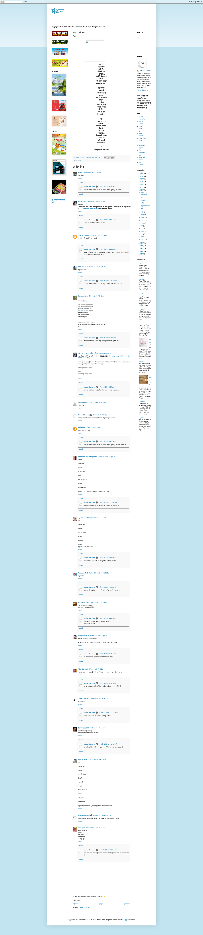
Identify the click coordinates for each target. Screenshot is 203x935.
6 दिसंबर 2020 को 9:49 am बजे (97, 518)
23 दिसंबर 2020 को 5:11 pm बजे (97, 759)
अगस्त (143, 220)
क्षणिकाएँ (141, 124)
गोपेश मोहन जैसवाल (83, 235)
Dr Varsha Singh (83, 636)
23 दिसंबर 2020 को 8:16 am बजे (108, 744)
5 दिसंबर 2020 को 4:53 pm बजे (107, 338)
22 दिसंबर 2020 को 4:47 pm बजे (95, 728)
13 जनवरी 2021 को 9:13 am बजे (108, 850)
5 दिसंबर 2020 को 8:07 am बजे (92, 172)
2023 (141, 182)
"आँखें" (142, 203)
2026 (141, 173)
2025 (141, 176)
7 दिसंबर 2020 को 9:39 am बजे (107, 618)
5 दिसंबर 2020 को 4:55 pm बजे (107, 387)
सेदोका (140, 160)
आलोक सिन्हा (81, 427)
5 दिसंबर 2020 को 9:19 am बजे (107, 220)
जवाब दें (80, 178)
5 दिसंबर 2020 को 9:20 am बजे (107, 186)
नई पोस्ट (75, 904)
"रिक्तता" (142, 293)
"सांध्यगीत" (143, 200)
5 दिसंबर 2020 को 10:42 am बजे (98, 266)
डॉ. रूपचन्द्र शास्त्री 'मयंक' (85, 353)
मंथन (58, 11)
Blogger (125, 920)
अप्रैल (143, 231)
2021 (141, 187)
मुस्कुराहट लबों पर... (146, 206)
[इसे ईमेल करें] (105, 158)
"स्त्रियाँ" (142, 309)
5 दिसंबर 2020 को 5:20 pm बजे (97, 402)
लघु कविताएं (142, 145)
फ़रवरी (143, 237)
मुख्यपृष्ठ (101, 904)
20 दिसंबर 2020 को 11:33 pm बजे (108, 712)
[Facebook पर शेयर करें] (112, 158)
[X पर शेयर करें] (109, 158)
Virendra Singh (83, 669)
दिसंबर (143, 192)
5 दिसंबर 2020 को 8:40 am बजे (98, 235)
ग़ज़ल (140, 126)
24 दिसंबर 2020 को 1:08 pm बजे (102, 815)
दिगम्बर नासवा (82, 728)
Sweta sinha (82, 202)
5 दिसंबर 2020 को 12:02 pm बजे (108, 281)
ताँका (140, 133)
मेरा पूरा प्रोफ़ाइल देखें (142, 90)
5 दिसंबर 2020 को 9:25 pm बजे (106, 457)
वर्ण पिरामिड (142, 153)
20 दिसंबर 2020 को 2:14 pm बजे (98, 698)
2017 (141, 248)
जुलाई (142, 223)
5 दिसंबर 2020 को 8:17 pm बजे (107, 441)
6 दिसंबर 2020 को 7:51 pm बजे (107, 587)
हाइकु (140, 162)
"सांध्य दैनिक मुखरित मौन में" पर (90, 209)
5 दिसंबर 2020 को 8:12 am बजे (96, 202)
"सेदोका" (141, 362)
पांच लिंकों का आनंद (83, 311)
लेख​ (140, 150)
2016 (141, 251)
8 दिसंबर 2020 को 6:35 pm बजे (107, 683)
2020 (141, 190)
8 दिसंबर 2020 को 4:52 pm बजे (97, 669)
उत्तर (81, 182)
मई (142, 228)
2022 (141, 184)
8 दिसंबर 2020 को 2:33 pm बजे (98, 636)
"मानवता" (142, 402)
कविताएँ (79, 160)
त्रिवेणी (141, 136)
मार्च (142, 234)
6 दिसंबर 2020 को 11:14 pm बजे (97, 602)
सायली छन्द (142, 157)
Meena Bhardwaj (89, 186)
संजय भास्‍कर (82, 828)
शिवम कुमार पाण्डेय (83, 266)
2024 (141, 179)
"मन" (142, 208)
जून (142, 226)
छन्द (140, 131)
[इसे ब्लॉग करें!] (107, 158)
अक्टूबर (143, 215)
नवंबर (142, 212)
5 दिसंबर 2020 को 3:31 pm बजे (97, 296)
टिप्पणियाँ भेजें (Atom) (84, 907)
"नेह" (141, 323)
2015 (141, 254)
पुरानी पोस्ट (127, 904)
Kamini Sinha (82, 759)
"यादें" (142, 197)
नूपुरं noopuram (83, 602)
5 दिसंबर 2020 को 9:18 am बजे (107, 249)
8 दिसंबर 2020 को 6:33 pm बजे (107, 654)
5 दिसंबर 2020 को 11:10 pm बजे (108, 502)
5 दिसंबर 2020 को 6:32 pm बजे (94, 427)
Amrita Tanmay (83, 698)
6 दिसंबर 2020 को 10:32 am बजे (103, 573)
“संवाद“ (141, 263)
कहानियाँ (141, 121)
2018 (141, 246)
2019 (141, 243)
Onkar (80, 172)
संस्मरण (141, 155)
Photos (141, 165)
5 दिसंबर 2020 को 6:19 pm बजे (101, 415)
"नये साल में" (144, 195)
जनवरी (143, 239)
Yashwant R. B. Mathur (85, 573)
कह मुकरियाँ (142, 119)
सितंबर (143, 217)
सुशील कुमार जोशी (83, 402)
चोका (140, 129)
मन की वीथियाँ (142, 138)
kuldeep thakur (83, 296)
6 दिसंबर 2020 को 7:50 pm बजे (107, 558)
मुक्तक (140, 143)
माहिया (140, 141)
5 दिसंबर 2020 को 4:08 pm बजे (102, 353)
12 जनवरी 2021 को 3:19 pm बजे (95, 828)
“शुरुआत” (141, 418)
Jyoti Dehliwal (83, 518)
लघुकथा (141, 148)
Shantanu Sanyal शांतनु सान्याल (87, 457)
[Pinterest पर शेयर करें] (114, 158)
